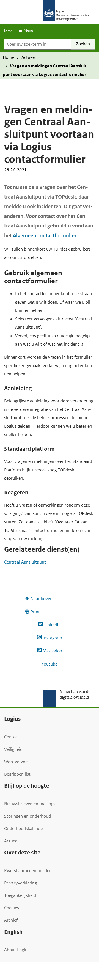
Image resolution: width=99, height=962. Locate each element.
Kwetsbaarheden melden (28, 870)
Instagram (52, 638)
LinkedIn (52, 625)
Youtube (49, 664)
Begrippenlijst (17, 774)
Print (35, 612)
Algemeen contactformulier (44, 235)
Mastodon (52, 651)
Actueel (28, 57)
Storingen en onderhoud (27, 816)
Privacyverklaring (20, 883)
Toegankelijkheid (20, 895)
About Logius (16, 950)
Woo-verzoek (17, 762)
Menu (28, 30)
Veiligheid (13, 749)
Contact (11, 737)
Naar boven (42, 598)
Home (7, 30)
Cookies (11, 908)
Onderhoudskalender (24, 828)
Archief (11, 920)
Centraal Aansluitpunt (25, 562)
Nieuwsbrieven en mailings (29, 804)
